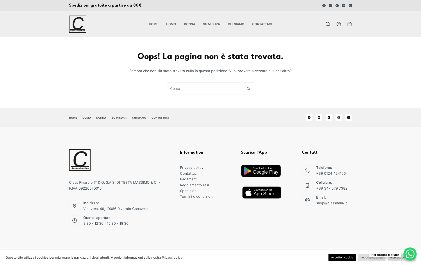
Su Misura (211, 24)
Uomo (171, 24)
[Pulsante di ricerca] (248, 88)
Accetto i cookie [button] (342, 257)
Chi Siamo (236, 24)
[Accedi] (339, 24)
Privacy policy (191, 167)
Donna (189, 24)
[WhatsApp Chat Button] (410, 254)
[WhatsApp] (337, 5)
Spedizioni (188, 191)
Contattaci (262, 24)
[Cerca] (328, 24)
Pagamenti (189, 179)
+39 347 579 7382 (332, 188)
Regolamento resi (194, 185)
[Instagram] (330, 5)
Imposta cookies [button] (372, 257)
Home (153, 24)
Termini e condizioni (196, 196)
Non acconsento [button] (401, 257)
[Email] (343, 5)
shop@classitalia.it (331, 203)
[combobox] (205, 88)
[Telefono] (350, 5)
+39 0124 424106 (331, 173)
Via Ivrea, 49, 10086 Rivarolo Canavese (115, 208)
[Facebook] (324, 5)
